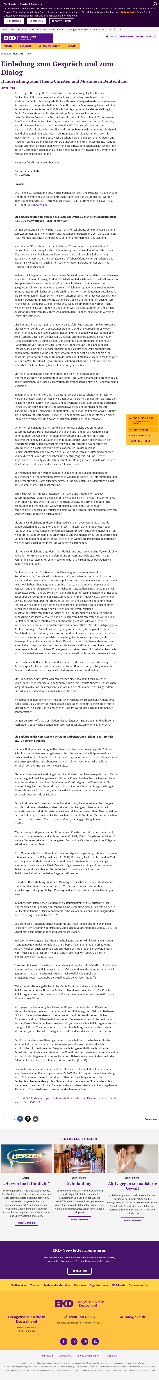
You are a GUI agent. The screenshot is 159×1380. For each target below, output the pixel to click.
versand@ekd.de (38, 205)
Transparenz (110, 1355)
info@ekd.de (140, 429)
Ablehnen (38, 21)
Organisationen (99, 1285)
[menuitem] (107, 36)
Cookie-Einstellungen (88, 1355)
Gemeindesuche (138, 1285)
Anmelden (81, 1271)
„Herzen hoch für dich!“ (26, 1183)
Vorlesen (9, 88)
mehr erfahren (26, 1222)
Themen (70, 45)
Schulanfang (79, 1183)
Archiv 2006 (115, 29)
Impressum (47, 1355)
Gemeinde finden (140, 440)
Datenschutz (128, 12)
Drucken (152, 1119)
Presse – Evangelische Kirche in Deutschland (82, 29)
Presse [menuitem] (139, 36)
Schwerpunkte (48, 45)
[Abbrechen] (155, 4)
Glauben (25, 45)
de (112, 36)
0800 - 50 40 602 (143, 418)
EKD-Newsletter (140, 435)
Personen (80, 1285)
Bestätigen (15, 21)
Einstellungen (63, 21)
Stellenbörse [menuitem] (127, 36)
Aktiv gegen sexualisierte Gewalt (132, 1186)
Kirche (8, 45)
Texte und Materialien (57, 1285)
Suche (152, 36)
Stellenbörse (19, 1285)
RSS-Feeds (118, 1285)
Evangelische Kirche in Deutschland (36, 29)
